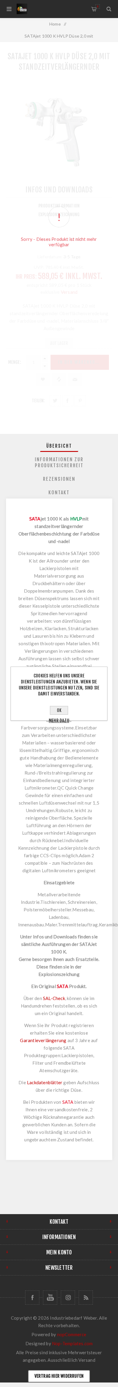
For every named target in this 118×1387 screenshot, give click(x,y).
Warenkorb (97, 6)
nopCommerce (72, 1334)
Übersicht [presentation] (59, 446)
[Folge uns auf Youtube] (50, 1297)
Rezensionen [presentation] (59, 479)
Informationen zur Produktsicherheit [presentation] (59, 462)
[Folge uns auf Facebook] (32, 1297)
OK (59, 710)
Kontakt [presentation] (59, 492)
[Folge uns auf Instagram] (68, 1297)
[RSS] (86, 1297)
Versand (86, 1360)
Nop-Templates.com (72, 1343)
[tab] (59, 446)
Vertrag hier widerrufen (59, 1376)
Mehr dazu (59, 720)
